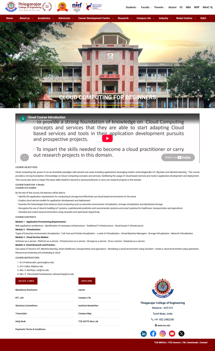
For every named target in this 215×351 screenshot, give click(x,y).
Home (9, 18)
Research (123, 18)
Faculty (145, 7)
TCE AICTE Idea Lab (88, 321)
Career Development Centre (94, 18)
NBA (188, 7)
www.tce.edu (163, 325)
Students (131, 7)
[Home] (53, 6)
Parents (159, 7)
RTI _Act (19, 297)
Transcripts (21, 313)
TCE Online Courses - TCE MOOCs (93, 103)
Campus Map (84, 313)
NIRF (197, 7)
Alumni (172, 7)
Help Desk (20, 321)
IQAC (203, 18)
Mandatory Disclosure (26, 290)
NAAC (206, 7)
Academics (44, 18)
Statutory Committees (26, 305)
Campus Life (144, 18)
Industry (163, 18)
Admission (64, 18)
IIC (181, 7)
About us (25, 18)
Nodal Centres (184, 18)
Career (81, 290)
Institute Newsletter (88, 305)
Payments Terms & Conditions (30, 329)
